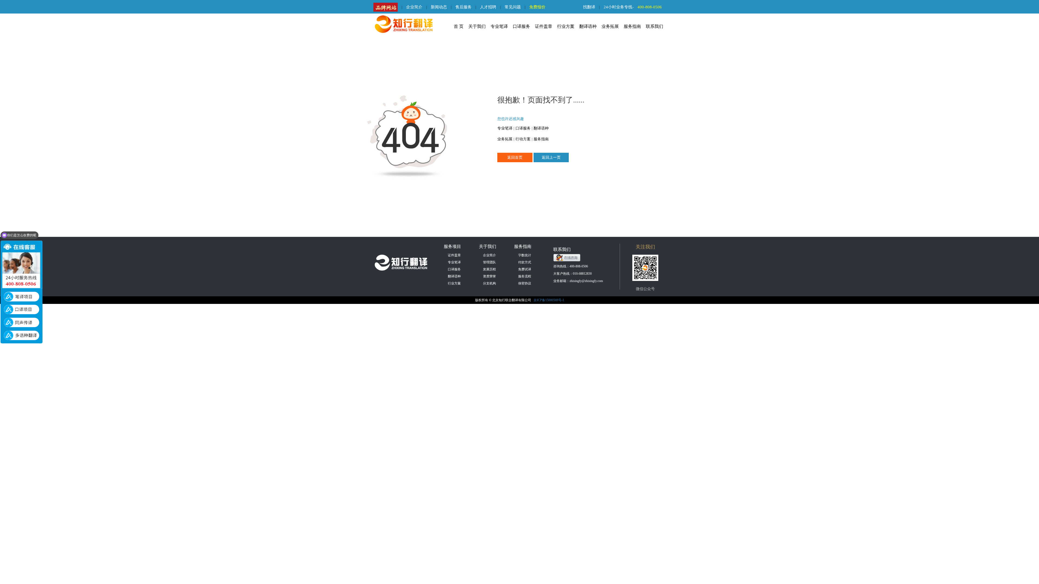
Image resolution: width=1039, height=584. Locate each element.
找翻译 (589, 7)
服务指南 (632, 26)
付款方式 (524, 262)
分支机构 (489, 283)
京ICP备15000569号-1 (549, 300)
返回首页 (514, 157)
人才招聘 (488, 7)
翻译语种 (588, 26)
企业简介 (414, 7)
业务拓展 (610, 26)
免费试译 (524, 269)
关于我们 (477, 26)
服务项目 (452, 246)
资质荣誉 (489, 276)
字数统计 (524, 255)
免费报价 (537, 7)
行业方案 (565, 26)
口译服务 (521, 26)
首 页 (458, 26)
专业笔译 (499, 26)
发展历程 (489, 269)
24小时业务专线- (633, 7)
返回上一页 (551, 157)
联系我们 (654, 26)
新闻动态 (439, 7)
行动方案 (523, 139)
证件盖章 (543, 26)
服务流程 (524, 276)
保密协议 (524, 283)
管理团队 (489, 262)
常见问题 (513, 7)
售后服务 (463, 7)
